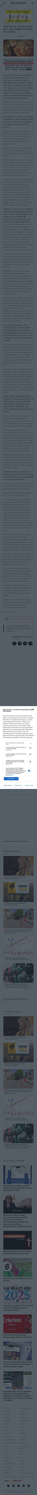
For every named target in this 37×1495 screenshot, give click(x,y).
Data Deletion (8, 785)
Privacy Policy (29, 785)
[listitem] (18, 743)
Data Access (18, 785)
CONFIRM (11, 778)
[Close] (33, 710)
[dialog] (18, 747)
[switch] (29, 748)
